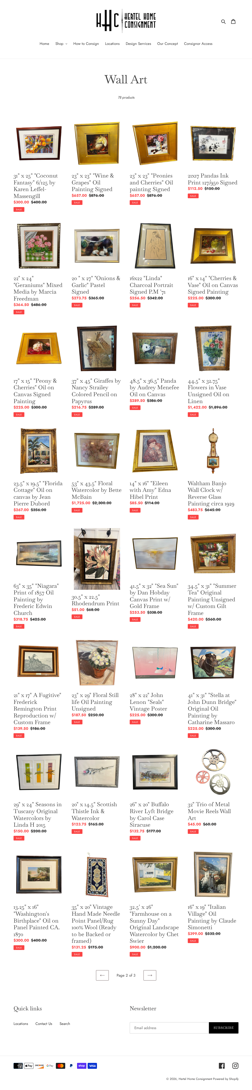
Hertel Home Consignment (196, 1079)
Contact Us (43, 1023)
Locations (21, 1023)
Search (65, 1023)
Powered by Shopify (225, 1079)
